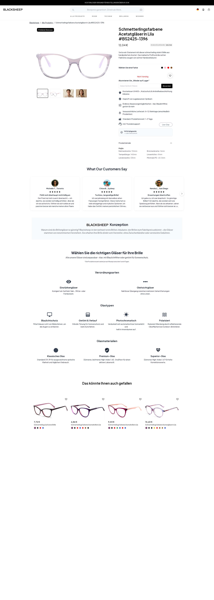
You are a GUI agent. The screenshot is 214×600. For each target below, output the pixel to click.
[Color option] (35, 427)
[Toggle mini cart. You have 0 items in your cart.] (208, 9)
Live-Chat (165, 125)
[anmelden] (203, 9)
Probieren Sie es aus (45, 30)
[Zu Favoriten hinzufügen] (170, 75)
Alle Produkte (47, 22)
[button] (141, 9)
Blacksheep (34, 22)
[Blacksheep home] (17, 9)
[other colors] (161, 68)
